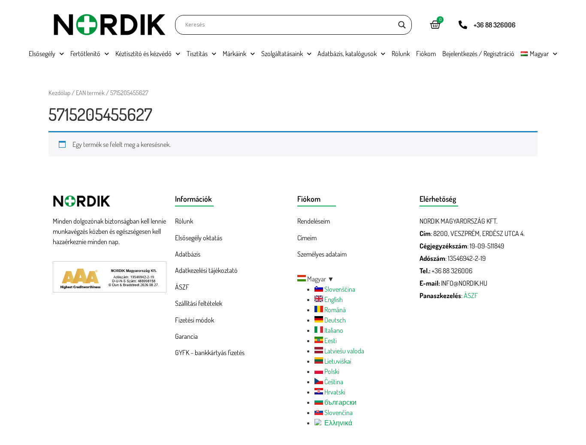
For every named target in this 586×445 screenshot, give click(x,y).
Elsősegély (42, 53)
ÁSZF (182, 287)
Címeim (307, 237)
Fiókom (426, 53)
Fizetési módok (194, 320)
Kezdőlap (59, 92)
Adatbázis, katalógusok (347, 53)
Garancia (186, 336)
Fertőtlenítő (85, 53)
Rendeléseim (313, 221)
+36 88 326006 (495, 25)
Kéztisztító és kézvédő (143, 53)
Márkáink (234, 53)
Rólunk (401, 53)
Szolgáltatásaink (282, 53)
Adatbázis (187, 254)
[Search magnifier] (402, 25)
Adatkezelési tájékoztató (206, 270)
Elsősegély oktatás (198, 237)
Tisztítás (197, 53)
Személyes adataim (322, 254)
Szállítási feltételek (198, 303)
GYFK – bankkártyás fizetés (210, 352)
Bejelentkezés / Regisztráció (478, 53)
